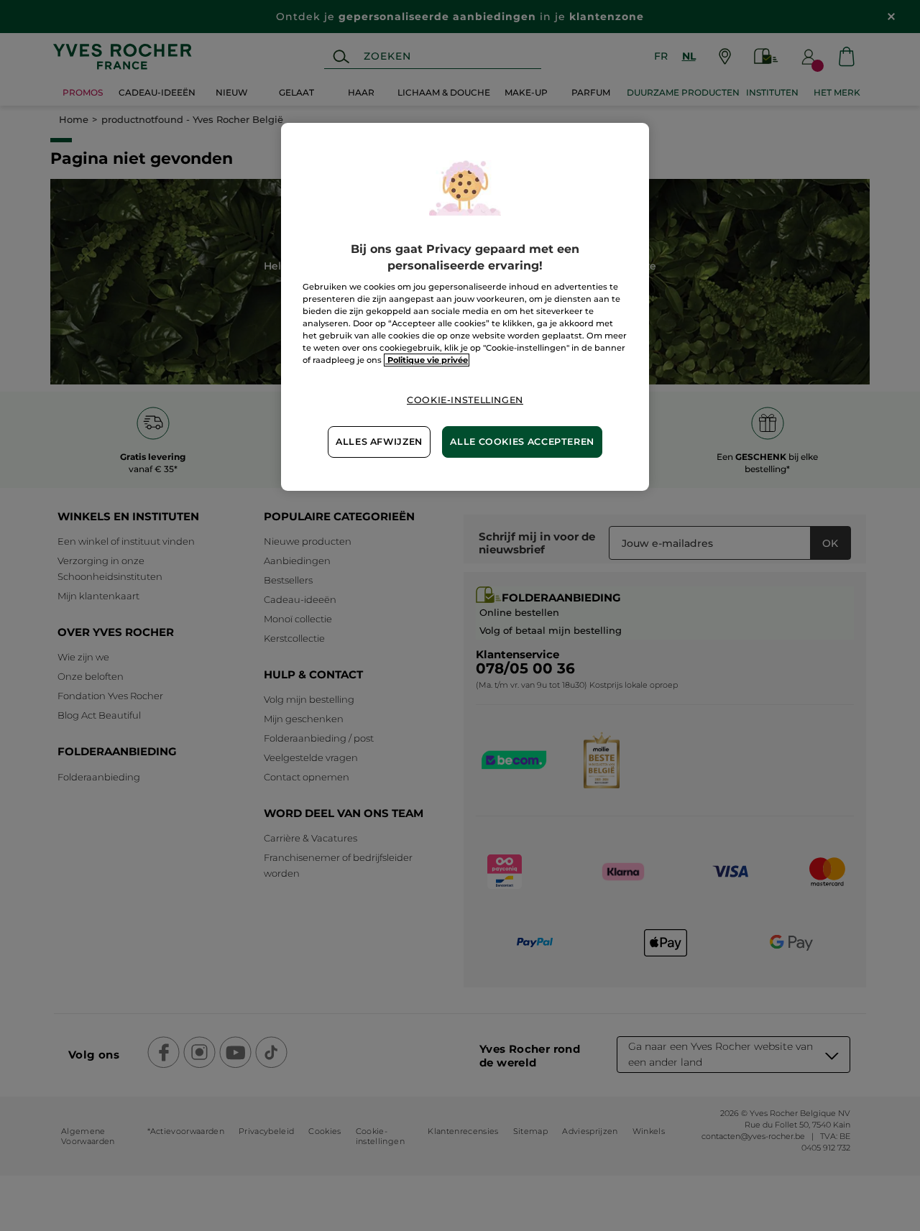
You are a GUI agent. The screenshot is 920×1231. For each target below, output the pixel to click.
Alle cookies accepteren (522, 441)
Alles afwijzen (379, 441)
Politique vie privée (426, 360)
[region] (465, 306)
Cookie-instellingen (465, 400)
